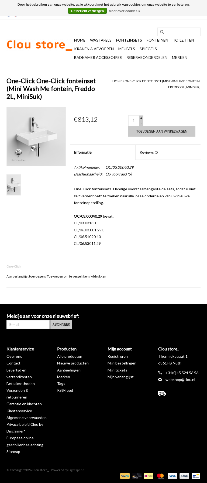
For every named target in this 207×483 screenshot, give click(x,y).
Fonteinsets (129, 40)
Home (79, 40)
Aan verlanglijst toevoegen (25, 276)
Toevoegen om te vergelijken (68, 276)
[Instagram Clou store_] (196, 316)
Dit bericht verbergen (87, 11)
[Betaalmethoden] (124, 476)
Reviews (149, 152)
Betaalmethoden (20, 383)
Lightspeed (76, 470)
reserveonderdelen (146, 57)
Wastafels (101, 40)
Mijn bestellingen (122, 363)
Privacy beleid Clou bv (24, 424)
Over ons (14, 356)
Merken (179, 57)
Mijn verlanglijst (121, 376)
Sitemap (13, 451)
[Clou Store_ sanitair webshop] (39, 45)
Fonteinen (157, 40)
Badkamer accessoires (98, 57)
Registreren (118, 356)
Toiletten (183, 40)
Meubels (126, 48)
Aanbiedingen (69, 370)
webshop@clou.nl (180, 379)
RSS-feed (65, 390)
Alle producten (69, 356)
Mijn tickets (117, 370)
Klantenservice (19, 410)
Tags (61, 383)
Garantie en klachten (24, 403)
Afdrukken (98, 276)
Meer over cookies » (124, 11)
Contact (13, 363)
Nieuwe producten (73, 363)
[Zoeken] (160, 32)
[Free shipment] (179, 393)
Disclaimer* (16, 431)
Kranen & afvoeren (94, 48)
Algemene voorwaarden (26, 417)
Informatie (83, 152)
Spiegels (148, 48)
